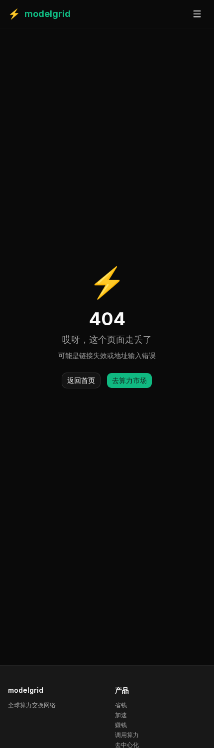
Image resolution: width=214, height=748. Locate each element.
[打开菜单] (197, 14)
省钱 (121, 705)
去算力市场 (129, 380)
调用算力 (127, 735)
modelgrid (39, 14)
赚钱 (121, 725)
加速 (121, 715)
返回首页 (81, 380)
